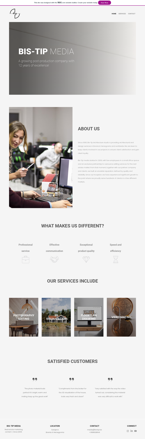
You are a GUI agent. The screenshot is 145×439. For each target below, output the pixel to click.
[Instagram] (127, 431)
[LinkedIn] (131, 431)
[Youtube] (135, 431)
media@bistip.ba (94, 429)
